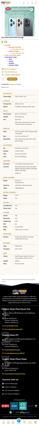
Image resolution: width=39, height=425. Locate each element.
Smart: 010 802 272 (11, 318)
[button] (36, 3)
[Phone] (3, 422)
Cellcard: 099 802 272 (11, 346)
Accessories (30, 423)
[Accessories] (30, 422)
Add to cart (12, 79)
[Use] (24, 422)
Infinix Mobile (18, 84)
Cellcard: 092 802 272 (11, 368)
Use (24, 423)
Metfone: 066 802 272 (11, 322)
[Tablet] (8, 422)
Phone (3, 423)
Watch (13, 423)
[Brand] (35, 422)
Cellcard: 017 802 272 (11, 320)
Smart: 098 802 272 (11, 344)
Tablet (8, 423)
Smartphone (12, 84)
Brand (35, 423)
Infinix (7, 87)
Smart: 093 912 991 (10, 370)
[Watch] (13, 422)
